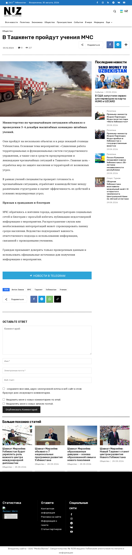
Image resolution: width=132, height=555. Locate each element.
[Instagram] (102, 2)
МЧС (29, 289)
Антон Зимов (18, 289)
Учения (63, 289)
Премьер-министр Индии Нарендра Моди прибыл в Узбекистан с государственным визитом (117, 139)
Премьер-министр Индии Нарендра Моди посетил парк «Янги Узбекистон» (117, 118)
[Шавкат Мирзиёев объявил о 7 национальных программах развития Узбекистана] (50, 435)
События (99, 92)
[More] (126, 44)
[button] (115, 11)
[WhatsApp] (49, 299)
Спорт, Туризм (113, 178)
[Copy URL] (57, 299)
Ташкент (38, 289)
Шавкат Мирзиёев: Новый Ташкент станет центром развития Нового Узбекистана (114, 453)
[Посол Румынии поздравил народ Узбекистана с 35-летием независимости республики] (100, 158)
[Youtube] (124, 2)
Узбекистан (51, 289)
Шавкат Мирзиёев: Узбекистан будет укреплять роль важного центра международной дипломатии (14, 456)
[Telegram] (113, 2)
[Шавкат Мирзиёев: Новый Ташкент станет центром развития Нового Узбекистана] (115, 435)
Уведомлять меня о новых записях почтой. (29, 403)
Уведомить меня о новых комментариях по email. (33, 399)
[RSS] (108, 2)
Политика (111, 111)
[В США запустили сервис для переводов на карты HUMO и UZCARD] (112, 77)
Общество (7, 31)
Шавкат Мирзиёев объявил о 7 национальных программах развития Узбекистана (49, 454)
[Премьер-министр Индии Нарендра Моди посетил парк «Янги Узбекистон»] (100, 115)
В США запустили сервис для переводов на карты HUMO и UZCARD (110, 98)
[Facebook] (97, 2)
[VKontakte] (119, 2)
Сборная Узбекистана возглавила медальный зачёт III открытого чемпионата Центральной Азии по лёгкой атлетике (118, 190)
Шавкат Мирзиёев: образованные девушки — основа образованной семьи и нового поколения (81, 454)
